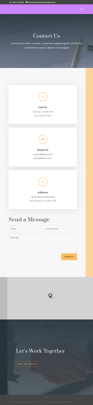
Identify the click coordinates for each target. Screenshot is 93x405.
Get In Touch (27, 364)
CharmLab (67, 402)
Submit (69, 257)
